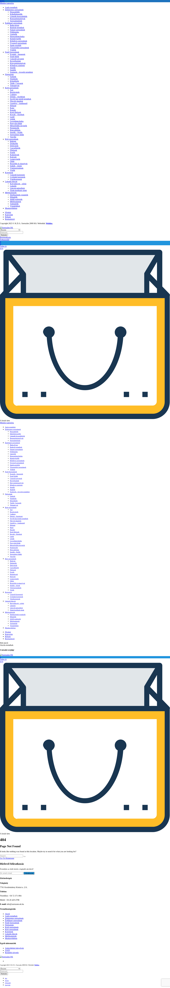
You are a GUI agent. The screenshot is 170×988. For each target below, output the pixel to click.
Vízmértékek (15, 206)
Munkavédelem (11, 208)
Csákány (13, 94)
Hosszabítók (15, 12)
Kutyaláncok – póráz (18, 184)
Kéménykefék (15, 39)
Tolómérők (14, 204)
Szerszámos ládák (17, 135)
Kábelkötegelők (16, 14)
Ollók (12, 161)
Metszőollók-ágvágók (18, 126)
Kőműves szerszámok (18, 41)
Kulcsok (13, 157)
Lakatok (13, 186)
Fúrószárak (9, 74)
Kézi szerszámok (11, 139)
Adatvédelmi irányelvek (14, 948)
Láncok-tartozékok (17, 188)
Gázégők (13, 34)
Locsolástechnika (17, 121)
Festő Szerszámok (12, 52)
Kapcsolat (9, 215)
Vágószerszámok (16, 168)
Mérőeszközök (11, 193)
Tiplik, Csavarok (16, 83)
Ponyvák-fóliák (16, 123)
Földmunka (14, 32)
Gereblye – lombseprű (18, 103)
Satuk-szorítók (15, 45)
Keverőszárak (15, 61)
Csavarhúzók (15, 148)
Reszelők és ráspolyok (19, 164)
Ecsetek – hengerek (17, 54)
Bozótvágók (15, 92)
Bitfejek (13, 141)
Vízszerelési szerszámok (19, 48)
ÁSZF (7, 950)
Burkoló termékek (17, 28)
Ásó (11, 90)
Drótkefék (14, 144)
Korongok (9, 173)
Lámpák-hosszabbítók (18, 16)
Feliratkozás (29, 873)
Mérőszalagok (15, 202)
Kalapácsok (14, 155)
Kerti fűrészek (15, 112)
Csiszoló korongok (17, 175)
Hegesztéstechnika (17, 36)
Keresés (4, 235)
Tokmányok (14, 86)
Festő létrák (14, 57)
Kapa (12, 108)
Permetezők (14, 128)
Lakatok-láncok (11, 181)
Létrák (12, 119)
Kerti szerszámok (12, 88)
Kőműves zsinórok (17, 65)
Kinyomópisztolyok (18, 63)
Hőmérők (13, 197)
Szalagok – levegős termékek (21, 72)
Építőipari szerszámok (13, 23)
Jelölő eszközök (16, 199)
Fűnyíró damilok (16, 101)
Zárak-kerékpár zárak (18, 190)
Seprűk (13, 68)
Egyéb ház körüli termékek (20, 99)
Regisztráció (10, 219)
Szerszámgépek (16, 21)
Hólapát (13, 106)
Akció (7, 914)
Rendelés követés (12, 953)
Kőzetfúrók (14, 81)
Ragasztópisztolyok (17, 19)
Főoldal (8, 212)
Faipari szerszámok (17, 30)
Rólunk (8, 217)
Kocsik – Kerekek (17, 115)
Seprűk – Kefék (16, 132)
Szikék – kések (16, 166)
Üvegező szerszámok (18, 43)
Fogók (12, 152)
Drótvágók (14, 146)
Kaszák (13, 110)
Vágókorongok (16, 179)
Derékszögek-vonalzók (19, 195)
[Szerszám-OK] (6, 228)
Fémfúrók (14, 79)
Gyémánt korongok (17, 177)
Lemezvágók (15, 159)
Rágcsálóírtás (15, 130)
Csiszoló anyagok (17, 59)
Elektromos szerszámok (14, 10)
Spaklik (13, 70)
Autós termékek (11, 7)
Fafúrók (13, 77)
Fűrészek (13, 150)
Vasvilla (13, 137)
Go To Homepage (7, 858)
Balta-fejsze (14, 25)
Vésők (12, 170)
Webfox (49, 223)
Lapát (12, 117)
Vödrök (13, 50)
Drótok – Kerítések (17, 97)
